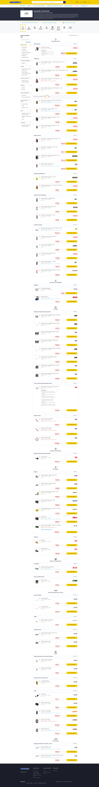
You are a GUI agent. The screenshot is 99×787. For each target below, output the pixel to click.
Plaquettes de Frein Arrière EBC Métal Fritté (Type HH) (50, 365)
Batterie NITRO (43, 516)
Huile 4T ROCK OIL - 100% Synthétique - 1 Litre (49, 108)
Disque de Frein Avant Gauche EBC (47, 418)
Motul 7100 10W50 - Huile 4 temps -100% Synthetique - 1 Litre (51, 78)
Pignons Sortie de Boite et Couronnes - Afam (26, 126)
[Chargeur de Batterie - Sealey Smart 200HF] (37, 485)
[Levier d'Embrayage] (37, 600)
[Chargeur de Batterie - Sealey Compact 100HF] (37, 476)
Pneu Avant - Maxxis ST (45, 728)
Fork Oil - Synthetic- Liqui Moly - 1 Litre (47, 163)
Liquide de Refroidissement (26, 52)
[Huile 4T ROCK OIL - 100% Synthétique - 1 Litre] (37, 110)
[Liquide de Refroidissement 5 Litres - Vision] (37, 178)
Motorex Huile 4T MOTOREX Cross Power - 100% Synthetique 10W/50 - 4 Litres (54, 70)
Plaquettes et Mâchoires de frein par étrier (26, 69)
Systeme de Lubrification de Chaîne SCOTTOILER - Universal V (51, 228)
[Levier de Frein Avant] (37, 608)
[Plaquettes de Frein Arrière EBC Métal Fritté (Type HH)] (37, 366)
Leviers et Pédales (25, 104)
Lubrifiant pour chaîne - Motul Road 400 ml (48, 253)
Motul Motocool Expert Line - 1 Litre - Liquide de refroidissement (52, 185)
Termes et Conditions (58, 781)
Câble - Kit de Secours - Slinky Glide (47, 619)
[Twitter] (22, 781)
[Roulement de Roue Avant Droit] (37, 669)
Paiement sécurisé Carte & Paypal (50, 22)
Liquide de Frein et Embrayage (25, 55)
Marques (29, 5)
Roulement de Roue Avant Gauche (47, 659)
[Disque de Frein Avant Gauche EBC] (37, 420)
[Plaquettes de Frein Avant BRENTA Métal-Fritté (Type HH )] (37, 316)
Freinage (22, 66)
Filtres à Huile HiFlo (68, 5)
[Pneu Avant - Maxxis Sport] (37, 721)
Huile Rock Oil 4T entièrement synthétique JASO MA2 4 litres (51, 100)
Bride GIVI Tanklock (44, 296)
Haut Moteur (24, 95)
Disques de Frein (24, 74)
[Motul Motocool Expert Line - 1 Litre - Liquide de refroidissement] (36, 187)
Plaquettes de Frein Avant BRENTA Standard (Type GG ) (50, 323)
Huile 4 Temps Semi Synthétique (39, 5)
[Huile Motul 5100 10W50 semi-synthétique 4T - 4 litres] (37, 118)
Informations (45, 773)
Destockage (76, 5)
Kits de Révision (24, 47)
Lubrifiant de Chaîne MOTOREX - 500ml (48, 244)
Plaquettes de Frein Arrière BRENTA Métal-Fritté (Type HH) (51, 348)
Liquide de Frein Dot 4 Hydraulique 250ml (48, 198)
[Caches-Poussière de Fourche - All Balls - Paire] (37, 634)
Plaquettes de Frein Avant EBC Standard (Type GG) (49, 340)
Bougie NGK (43, 540)
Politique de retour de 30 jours (70, 22)
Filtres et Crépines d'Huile (26, 97)
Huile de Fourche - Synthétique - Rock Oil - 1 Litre (49, 147)
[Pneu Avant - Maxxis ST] (37, 730)
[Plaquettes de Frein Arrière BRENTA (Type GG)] (37, 358)
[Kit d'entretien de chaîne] (37, 48)
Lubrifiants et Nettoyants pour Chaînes (54, 5)
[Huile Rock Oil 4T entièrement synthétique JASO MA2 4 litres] (37, 102)
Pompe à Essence (44, 456)
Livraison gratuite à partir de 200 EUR (31, 22)
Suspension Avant (25, 107)
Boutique (23, 5)
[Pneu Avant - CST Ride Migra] (37, 712)
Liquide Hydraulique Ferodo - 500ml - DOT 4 (48, 206)
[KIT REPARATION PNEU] (37, 682)
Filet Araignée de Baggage (45, 288)
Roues (22, 110)
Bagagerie (23, 63)
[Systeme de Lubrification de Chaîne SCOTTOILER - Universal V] (37, 229)
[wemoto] (24, 769)
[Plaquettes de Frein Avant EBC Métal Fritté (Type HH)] (37, 333)
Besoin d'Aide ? (85, 5)
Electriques (23, 85)
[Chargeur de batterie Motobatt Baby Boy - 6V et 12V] (37, 493)
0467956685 (55, 770)
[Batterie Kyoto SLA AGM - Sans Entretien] (37, 501)
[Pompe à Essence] (37, 458)
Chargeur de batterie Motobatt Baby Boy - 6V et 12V (50, 491)
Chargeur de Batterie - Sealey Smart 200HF (48, 483)
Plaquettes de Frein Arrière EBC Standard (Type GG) (50, 373)
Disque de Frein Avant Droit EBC (46, 428)
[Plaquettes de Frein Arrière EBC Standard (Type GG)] (37, 375)
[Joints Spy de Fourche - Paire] (37, 642)
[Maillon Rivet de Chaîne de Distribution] (37, 568)
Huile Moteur (24, 49)
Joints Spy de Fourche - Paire (46, 641)
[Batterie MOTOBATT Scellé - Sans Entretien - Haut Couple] (37, 510)
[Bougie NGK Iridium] (37, 550)
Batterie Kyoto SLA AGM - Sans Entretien (48, 500)
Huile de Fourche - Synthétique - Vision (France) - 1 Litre (50, 155)
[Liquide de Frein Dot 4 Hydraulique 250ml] (37, 199)
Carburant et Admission (25, 78)
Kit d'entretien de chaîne (45, 47)
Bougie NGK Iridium (44, 548)
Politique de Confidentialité (67, 781)
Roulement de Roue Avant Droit (46, 667)
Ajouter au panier (72, 66)
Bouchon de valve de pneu (45, 702)
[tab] (45, 96)
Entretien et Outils (24, 44)
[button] (78, 2)
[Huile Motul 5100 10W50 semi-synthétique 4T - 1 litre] (37, 126)
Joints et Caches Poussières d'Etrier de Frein (26, 72)
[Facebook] (20, 781)
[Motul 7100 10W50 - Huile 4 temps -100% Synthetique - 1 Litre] (37, 80)
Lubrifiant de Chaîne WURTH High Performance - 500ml (50, 269)
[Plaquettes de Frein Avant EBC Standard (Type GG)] (37, 341)
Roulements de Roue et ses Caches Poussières (26, 114)
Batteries (23, 87)
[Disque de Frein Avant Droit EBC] (37, 429)
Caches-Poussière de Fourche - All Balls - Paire (49, 632)
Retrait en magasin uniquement (46, 529)
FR (85, 2)
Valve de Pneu (43, 694)
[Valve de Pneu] (37, 695)
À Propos (44, 770)
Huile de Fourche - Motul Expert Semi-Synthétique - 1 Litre (51, 138)
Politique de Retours (36, 772)
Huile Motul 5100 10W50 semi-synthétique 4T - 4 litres (50, 117)
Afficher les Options (71, 53)
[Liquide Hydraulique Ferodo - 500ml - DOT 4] (37, 208)
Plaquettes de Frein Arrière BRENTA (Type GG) (49, 356)
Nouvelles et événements (47, 772)
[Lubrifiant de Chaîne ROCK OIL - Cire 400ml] (37, 263)
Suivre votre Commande (36, 777)
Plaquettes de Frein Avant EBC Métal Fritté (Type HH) (50, 331)
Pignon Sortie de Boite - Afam (46, 746)
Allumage (23, 89)
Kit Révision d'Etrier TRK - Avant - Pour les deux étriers (50, 386)
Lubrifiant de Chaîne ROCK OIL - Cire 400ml (48, 261)
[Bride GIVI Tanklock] (37, 298)
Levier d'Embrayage (44, 598)
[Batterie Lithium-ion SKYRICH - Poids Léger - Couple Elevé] (37, 526)
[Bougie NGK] (37, 541)
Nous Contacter (35, 770)
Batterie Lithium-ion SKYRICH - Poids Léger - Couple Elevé (51, 525)
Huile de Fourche (24, 50)
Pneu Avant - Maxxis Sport (45, 719)
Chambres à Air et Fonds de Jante (26, 117)
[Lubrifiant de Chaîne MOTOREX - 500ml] (37, 246)
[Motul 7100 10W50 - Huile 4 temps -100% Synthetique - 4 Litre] (37, 89)
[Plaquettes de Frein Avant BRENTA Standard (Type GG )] (37, 325)
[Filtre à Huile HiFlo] (37, 581)
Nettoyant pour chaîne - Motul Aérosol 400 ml (48, 236)
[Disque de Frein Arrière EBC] (37, 439)
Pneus (23, 119)
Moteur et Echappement (25, 92)
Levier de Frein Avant (44, 606)
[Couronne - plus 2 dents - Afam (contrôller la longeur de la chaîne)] (37, 756)
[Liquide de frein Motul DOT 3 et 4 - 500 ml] (37, 216)
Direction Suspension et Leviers (25, 101)
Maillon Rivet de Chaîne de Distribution (47, 566)
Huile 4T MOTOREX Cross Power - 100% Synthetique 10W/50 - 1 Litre (53, 61)
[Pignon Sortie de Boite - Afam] (37, 747)
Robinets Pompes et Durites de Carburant (25, 81)
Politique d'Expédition (36, 773)
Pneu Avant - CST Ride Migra (46, 710)
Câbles (23, 105)
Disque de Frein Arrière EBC (45, 437)
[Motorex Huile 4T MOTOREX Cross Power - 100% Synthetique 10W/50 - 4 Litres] (37, 72)
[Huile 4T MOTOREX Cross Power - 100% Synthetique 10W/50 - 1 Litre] (37, 63)
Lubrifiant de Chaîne (25, 57)
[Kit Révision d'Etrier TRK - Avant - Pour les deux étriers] (37, 388)
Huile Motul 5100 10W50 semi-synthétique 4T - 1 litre (50, 125)
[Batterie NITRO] (37, 518)
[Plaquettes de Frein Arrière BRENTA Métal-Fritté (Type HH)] (37, 350)
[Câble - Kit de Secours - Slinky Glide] (37, 621)
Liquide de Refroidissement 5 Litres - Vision (48, 176)
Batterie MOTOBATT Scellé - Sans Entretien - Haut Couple (51, 508)
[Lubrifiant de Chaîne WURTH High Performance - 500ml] (37, 271)
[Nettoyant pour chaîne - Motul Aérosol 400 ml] (37, 238)
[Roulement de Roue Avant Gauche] (37, 661)
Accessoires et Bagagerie (25, 60)
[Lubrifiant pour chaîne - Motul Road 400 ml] (37, 254)
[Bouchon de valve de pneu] (37, 704)
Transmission (23, 122)
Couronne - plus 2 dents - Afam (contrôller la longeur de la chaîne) (52, 755)
